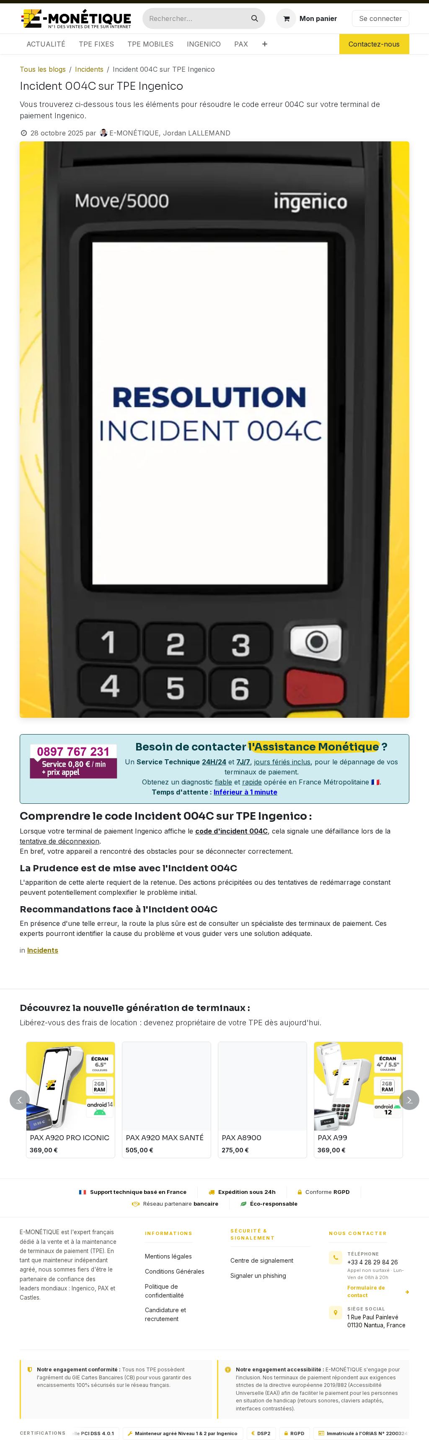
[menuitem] (46, 44)
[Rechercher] (254, 18)
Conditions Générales (174, 1271)
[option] (214, 1100)
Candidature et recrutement (165, 1314)
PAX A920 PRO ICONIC (69, 1138)
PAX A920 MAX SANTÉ (165, 1138)
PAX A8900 (241, 1138)
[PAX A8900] (262, 1086)
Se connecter (380, 18)
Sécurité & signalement (252, 1234)
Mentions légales (168, 1256)
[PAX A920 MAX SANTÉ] (166, 1086)
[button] (25, 1100)
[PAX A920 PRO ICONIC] (70, 1086)
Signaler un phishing (258, 1275)
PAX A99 (332, 1138)
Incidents (89, 69)
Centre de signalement (261, 1260)
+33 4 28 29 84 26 (372, 1262)
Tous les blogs (43, 69)
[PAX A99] (358, 1086)
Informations (169, 1233)
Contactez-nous (374, 44)
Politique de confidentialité (164, 1291)
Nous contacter (358, 1233)
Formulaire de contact (366, 1291)
